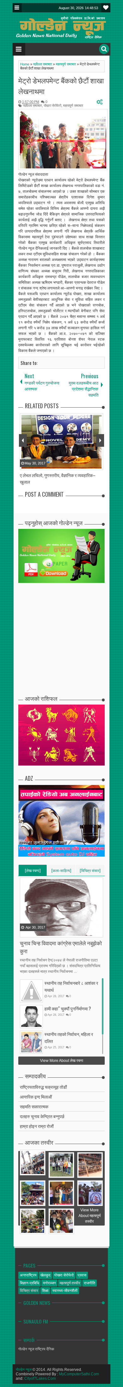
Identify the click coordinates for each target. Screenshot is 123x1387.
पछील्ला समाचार (32, 105)
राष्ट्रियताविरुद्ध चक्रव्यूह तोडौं (43, 1086)
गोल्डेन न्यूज (24, 1369)
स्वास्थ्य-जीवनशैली (65, 1290)
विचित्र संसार (29, 1290)
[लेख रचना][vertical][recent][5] (32, 872)
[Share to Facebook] (25, 932)
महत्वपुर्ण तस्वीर (70, 1283)
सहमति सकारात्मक (34, 1106)
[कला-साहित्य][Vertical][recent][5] (61, 872)
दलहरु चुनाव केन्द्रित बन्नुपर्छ (42, 1116)
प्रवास (82, 1275)
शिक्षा (45, 1290)
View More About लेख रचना (61, 1060)
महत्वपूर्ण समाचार (73, 105)
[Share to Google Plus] (41, 932)
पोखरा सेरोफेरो (52, 105)
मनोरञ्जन (49, 1283)
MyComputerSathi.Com (79, 1374)
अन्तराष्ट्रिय (28, 1275)
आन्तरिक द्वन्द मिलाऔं (36, 1096)
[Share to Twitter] (33, 932)
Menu (17, 7)
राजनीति (89, 1283)
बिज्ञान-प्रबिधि (29, 1283)
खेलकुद (45, 1275)
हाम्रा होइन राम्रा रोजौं (37, 1126)
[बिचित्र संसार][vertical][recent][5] (90, 872)
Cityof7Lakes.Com (40, 1378)
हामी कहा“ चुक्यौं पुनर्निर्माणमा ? (67, 1008)
